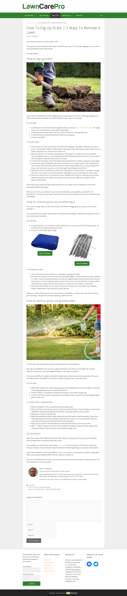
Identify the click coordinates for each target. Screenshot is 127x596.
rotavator (61, 445)
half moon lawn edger (84, 128)
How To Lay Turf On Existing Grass (39, 487)
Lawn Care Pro (60, 593)
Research (79, 15)
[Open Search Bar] (101, 15)
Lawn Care (55, 15)
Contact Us (48, 568)
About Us (47, 560)
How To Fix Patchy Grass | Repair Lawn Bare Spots (44, 489)
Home (28, 23)
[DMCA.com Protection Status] (72, 594)
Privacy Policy (49, 571)
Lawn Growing (43, 15)
